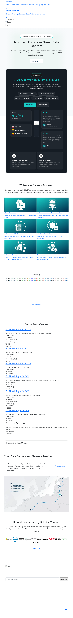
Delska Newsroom (49, 593)
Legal (32, 610)
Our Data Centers (49, 587)
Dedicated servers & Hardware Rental (18, 589)
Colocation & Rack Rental (14, 591)
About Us (46, 589)
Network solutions (12, 595)
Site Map (8, 612)
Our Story (35, 61)
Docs (44, 598)
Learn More (43, 104)
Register (29, 104)
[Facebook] (66, 611)
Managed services (12, 598)
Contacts (46, 595)
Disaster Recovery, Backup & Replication (19, 593)
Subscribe (63, 579)
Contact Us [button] (10, 20)
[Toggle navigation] (8, 25)
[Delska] (8, 22)
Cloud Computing (11, 587)
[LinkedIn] (65, 611)
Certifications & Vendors (51, 591)
